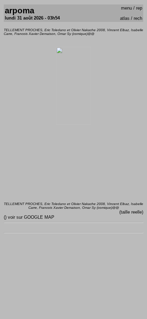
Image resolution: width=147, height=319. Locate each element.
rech (138, 18)
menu (126, 8)
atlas (125, 18)
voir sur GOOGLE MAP (31, 217)
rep (139, 8)
